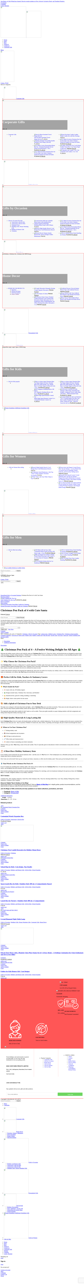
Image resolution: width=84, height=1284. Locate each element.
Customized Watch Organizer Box (12, 816)
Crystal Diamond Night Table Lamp (13, 919)
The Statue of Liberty (42, 293)
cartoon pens (44, 634)
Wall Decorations (15, 292)
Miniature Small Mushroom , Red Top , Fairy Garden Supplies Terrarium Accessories (42, 473)
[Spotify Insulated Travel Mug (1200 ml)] (42, 140)
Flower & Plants (11, 1134)
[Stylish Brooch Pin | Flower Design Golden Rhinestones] (41, 233)
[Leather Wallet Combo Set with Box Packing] (67, 134)
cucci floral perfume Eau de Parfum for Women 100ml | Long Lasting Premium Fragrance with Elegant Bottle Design (70, 485)
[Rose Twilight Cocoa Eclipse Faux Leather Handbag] (63, 553)
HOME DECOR (16, 288)
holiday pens (28, 635)
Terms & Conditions (71, 1064)
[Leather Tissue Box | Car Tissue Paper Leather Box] (70, 145)
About (70, 1056)
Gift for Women (48, 1065)
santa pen (65, 635)
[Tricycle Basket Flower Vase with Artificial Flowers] (65, 288)
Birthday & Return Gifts (17, 229)
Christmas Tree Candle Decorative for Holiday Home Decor (21, 850)
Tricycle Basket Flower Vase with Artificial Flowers (69, 289)
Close (2, 813)
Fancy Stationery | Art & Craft (15, 1208)
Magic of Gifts (15, 791)
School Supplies (36, 870)
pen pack (60, 635)
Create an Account (5, 1270)
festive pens (21, 635)
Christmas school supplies (71, 634)
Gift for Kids (28, 870)
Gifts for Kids (14, 381)
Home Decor (43, 922)
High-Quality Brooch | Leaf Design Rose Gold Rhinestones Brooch (44, 229)
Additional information (10, 642)
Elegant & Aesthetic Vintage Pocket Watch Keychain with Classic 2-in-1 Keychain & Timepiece (44, 556)
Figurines (13, 290)
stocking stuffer (5, 637)
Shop (5, 595)
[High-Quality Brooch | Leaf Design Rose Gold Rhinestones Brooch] (37, 228)
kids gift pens (46, 635)
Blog (69, 1059)
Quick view (4, 810)
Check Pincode (20, 617)
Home (2, 595)
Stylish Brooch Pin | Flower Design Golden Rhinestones (43, 234)
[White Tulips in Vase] (38, 477)
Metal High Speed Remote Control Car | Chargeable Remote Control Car (44, 399)
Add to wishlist (5, 632)
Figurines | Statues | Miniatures (15, 1133)
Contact (70, 1058)
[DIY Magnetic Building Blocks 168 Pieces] (44, 390)
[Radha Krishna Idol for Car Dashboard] (36, 561)
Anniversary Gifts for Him (18, 223)
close (2, 1258)
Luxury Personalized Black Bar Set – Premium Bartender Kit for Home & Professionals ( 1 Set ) (44, 147)
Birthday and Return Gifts (17, 870)
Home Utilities (15, 294)
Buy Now (11, 629)
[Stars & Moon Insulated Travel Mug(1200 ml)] (44, 136)
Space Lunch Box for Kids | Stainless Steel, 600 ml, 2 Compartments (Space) (26, 884)
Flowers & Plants (15, 291)
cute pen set (15, 635)
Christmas (14, 231)
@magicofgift (15, 793)
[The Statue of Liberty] (35, 293)
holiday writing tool (37, 635)
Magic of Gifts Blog (42, 784)
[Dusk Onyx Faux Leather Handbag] (63, 558)
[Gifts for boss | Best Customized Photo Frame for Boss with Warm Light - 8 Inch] (37, 550)
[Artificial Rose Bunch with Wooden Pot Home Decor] (67, 293)
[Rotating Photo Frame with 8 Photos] (44, 223)
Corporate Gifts (12, 134)
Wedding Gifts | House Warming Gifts (20, 922)
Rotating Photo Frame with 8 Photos (43, 225)
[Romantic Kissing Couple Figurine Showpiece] (40, 288)
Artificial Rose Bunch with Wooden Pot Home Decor (69, 294)
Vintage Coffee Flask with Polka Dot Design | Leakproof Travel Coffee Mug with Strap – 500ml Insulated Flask (70, 392)
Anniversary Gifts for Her (18, 222)
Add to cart (4, 629)
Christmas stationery (6, 635)
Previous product (5, 596)
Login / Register (8, 1254)
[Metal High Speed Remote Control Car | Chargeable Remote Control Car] (44, 397)
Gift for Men (47, 1067)
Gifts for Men (14, 550)
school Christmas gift (74, 635)
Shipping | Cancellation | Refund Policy (72, 1068)
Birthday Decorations (12, 1207)
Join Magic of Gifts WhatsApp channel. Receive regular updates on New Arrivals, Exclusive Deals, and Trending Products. (33, 1)
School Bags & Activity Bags (14, 1210)
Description (7, 641)
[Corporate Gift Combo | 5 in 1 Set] (69, 150)
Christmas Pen (60, 634)
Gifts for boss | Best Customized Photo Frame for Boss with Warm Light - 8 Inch (44, 551)
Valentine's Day (15, 225)
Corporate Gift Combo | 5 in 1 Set (69, 151)
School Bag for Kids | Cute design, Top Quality (16, 867)
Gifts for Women (16, 467)
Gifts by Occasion (15, 220)
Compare (3, 631)
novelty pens (54, 635)
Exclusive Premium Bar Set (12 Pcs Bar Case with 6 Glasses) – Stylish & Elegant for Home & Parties (44, 153)
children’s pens (52, 634)
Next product (4, 603)
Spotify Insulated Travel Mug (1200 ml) (44, 141)
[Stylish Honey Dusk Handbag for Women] (63, 233)
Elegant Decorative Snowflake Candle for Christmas (14, 606)
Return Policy (72, 1061)
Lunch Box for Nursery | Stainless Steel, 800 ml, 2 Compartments (22, 901)
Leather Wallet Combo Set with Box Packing (69, 135)
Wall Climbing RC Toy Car (8, 600)
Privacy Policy (72, 1062)
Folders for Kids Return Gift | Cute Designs (15, 971)
